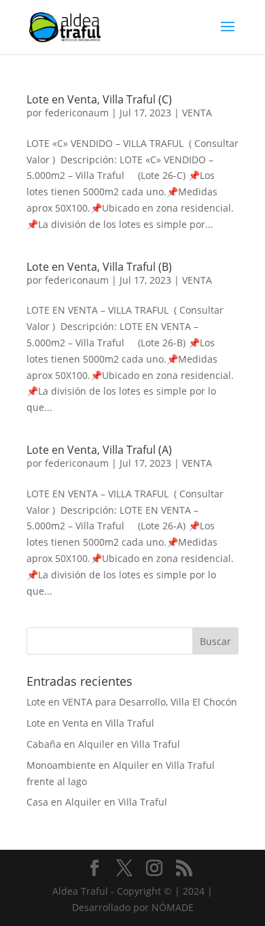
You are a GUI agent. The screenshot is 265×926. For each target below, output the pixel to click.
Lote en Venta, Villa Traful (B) (99, 266)
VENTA (197, 112)
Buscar (215, 641)
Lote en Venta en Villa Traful (90, 722)
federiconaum (77, 112)
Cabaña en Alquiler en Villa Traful (103, 744)
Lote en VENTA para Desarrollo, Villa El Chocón (131, 701)
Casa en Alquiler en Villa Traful (96, 801)
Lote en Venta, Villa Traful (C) (99, 99)
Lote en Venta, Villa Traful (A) (99, 449)
